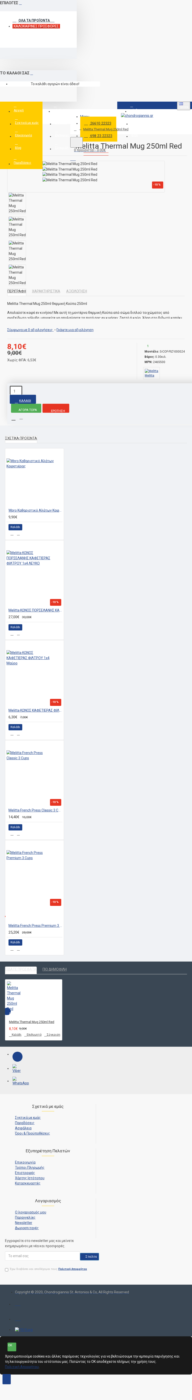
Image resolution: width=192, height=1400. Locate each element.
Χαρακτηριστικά (46, 291)
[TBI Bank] (24, 1330)
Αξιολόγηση (76, 291)
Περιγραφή (17, 291)
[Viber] (17, 1069)
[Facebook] (17, 1057)
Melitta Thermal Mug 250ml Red (105, 129)
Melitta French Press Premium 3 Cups (35, 926)
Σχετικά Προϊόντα (21, 438)
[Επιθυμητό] (12, 533)
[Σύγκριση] (18, 534)
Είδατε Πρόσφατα (20, 969)
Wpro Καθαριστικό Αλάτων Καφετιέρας (35, 510)
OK (10, 1345)
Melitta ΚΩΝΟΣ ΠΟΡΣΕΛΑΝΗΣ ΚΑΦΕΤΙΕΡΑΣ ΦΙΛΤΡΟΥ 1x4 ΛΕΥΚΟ (35, 610)
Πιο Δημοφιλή (54, 969)
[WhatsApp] (17, 1082)
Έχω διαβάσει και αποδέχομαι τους (48, 1269)
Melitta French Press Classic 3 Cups (35, 810)
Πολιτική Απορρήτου (22, 1367)
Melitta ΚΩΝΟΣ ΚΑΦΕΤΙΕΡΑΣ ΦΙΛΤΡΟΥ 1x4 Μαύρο (35, 710)
